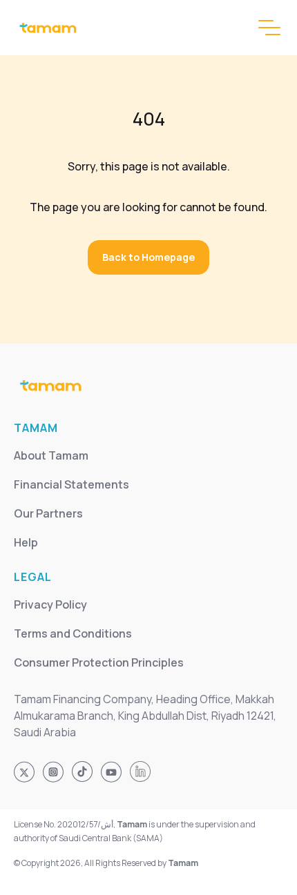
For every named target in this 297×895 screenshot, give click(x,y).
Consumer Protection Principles (99, 662)
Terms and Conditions (73, 633)
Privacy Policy (50, 604)
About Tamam (51, 455)
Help (26, 542)
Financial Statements (71, 484)
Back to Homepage (148, 257)
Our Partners (48, 513)
